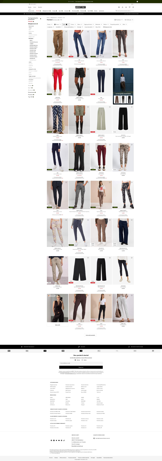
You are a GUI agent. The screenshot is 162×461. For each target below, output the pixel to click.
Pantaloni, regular (69, 425)
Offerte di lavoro (63, 457)
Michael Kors (52, 399)
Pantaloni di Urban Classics (55, 413)
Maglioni (82, 388)
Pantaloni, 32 (52, 425)
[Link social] (51, 440)
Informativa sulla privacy (65, 372)
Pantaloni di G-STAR (101, 413)
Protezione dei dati (72, 457)
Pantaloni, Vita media (54, 427)
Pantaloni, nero (53, 418)
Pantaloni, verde (100, 418)
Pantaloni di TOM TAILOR (70, 411)
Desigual (82, 404)
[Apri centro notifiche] (126, 7)
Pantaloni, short (100, 425)
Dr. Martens (52, 404)
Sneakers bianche (69, 386)
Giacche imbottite (84, 384)
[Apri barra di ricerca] (116, 10)
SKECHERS (83, 401)
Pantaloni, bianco (100, 420)
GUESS (82, 397)
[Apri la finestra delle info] (137, 1)
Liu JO (98, 397)
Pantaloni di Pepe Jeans (85, 413)
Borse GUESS (83, 392)
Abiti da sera (68, 390)
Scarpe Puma (68, 392)
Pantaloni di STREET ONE (55, 411)
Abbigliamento (54, 17)
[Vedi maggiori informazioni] (57, 65)
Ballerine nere (84, 386)
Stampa (56, 457)
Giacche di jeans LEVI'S (54, 392)
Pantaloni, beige (53, 420)
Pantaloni (60, 17)
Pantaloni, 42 (83, 427)
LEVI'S (82, 399)
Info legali (93, 457)
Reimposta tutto (108, 27)
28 (63, 17)
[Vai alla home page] (57, 435)
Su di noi (51, 457)
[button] (118, 20)
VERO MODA (68, 397)
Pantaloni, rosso (84, 420)
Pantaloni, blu (68, 418)
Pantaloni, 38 (99, 427)
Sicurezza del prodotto (108, 457)
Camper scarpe (100, 388)
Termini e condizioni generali (83, 457)
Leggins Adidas (100, 386)
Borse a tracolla (100, 390)
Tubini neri (99, 392)
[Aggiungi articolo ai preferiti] (66, 31)
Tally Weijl (99, 401)
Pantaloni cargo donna (70, 384)
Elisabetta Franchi (100, 404)
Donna (29, 7)
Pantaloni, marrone (85, 418)
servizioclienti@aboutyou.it (70, 373)
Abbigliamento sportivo (70, 388)
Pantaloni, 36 (68, 427)
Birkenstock (68, 404)
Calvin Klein (68, 401)
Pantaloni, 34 (83, 425)
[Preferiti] (129, 7)
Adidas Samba (53, 386)
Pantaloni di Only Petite (85, 411)
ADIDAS (98, 399)
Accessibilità (99, 457)
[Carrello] (133, 7)
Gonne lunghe (83, 390)
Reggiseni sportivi (53, 384)
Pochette (52, 390)
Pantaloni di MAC (69, 413)
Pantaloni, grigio (69, 420)
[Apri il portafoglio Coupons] (119, 7)
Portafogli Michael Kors (101, 384)
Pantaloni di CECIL (100, 411)
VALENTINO (52, 401)
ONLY (67, 399)
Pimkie (51, 397)
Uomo (34, 7)
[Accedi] (122, 7)
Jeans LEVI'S (52, 388)
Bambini (40, 7)
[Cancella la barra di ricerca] (133, 10)
